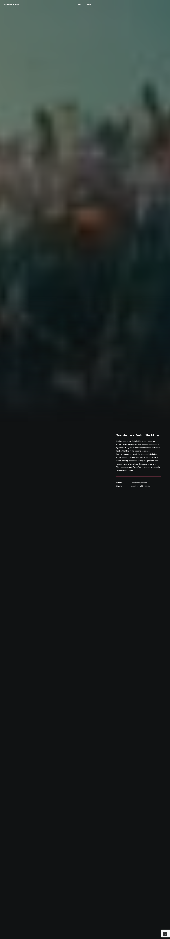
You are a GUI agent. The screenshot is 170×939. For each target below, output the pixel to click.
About (89, 4)
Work (80, 4)
